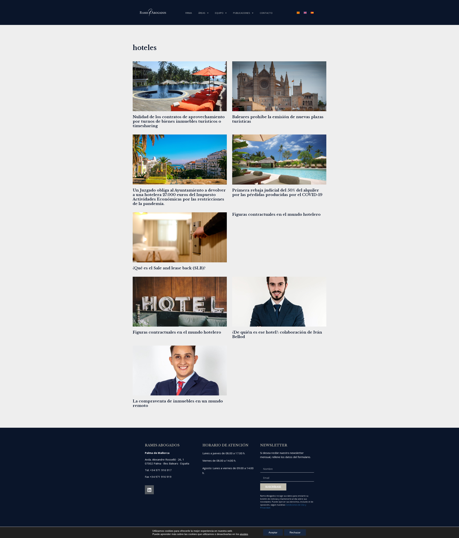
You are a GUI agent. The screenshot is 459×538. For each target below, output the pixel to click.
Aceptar (273, 532)
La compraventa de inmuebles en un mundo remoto (178, 403)
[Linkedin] (149, 489)
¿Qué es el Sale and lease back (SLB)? (169, 268)
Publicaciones (241, 13)
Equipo (219, 13)
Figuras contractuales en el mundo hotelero (276, 214)
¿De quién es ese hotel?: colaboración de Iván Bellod (277, 334)
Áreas (201, 13)
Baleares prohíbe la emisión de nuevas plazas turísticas (277, 119)
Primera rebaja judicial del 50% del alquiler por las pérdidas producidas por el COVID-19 (277, 192)
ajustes (244, 534)
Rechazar (295, 532)
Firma (188, 13)
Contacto (266, 13)
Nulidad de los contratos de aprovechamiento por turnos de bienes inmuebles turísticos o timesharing (179, 121)
